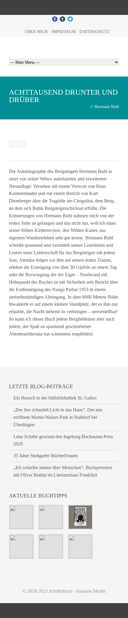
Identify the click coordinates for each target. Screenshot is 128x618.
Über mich (36, 31)
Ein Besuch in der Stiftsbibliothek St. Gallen (54, 397)
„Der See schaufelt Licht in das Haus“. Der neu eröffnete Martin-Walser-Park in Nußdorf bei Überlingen (57, 417)
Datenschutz (94, 31)
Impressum (63, 31)
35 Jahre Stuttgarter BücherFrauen (45, 455)
